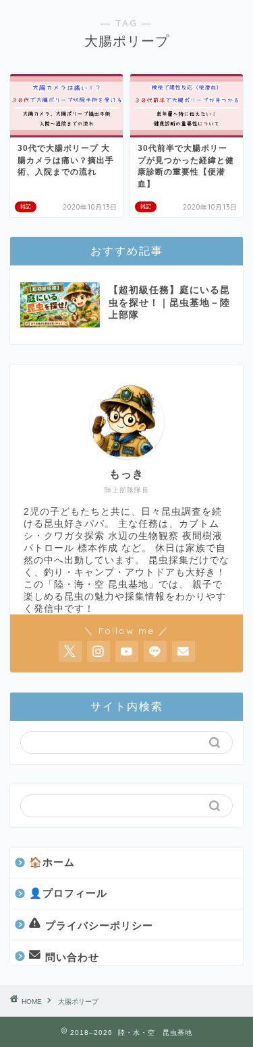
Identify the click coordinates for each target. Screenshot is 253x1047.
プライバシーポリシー (99, 924)
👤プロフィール (68, 893)
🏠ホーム (52, 862)
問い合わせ (72, 957)
